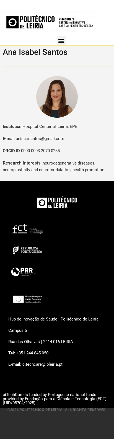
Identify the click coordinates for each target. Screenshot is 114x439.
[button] (61, 40)
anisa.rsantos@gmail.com (40, 138)
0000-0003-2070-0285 (40, 150)
